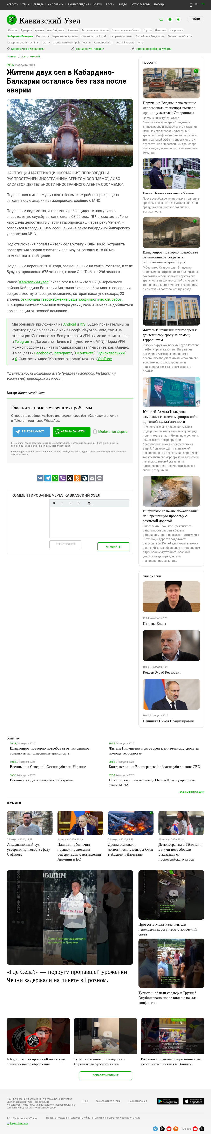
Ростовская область (180, 36)
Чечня (87, 42)
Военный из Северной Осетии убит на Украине (48, 766)
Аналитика (56, 4)
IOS (83, 324)
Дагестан (160, 30)
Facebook (42, 353)
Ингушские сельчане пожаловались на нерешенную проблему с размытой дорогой (171, 515)
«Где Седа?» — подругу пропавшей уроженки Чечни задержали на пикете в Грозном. (67, 975)
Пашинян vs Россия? (89, 48)
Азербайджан (55, 30)
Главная (11, 56)
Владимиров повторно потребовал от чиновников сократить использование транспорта (170, 257)
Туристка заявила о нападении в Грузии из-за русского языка (99, 1061)
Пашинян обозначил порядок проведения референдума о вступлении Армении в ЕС (79, 852)
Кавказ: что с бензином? (27, 48)
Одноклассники (111, 353)
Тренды (39, 4)
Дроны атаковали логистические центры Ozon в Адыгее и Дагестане (130, 849)
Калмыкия (42, 36)
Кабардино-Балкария (20, 36)
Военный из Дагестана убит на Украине (42, 779)
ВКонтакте (84, 353)
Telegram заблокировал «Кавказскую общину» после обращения (36, 1061)
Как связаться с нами (108, 1101)
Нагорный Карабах (121, 36)
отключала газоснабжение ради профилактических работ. (72, 299)
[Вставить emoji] (89, 503)
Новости (13, 4)
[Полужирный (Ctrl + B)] (54, 503)
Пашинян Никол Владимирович (168, 720)
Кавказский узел (33, 282)
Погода (159, 4)
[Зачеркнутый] (78, 503)
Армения (72, 30)
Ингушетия (176, 30)
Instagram (62, 353)
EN (203, 4)
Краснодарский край (93, 36)
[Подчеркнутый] (70, 503)
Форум (97, 4)
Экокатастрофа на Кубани (153, 48)
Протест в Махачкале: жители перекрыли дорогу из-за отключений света (167, 929)
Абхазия (12, 30)
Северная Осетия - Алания (23, 42)
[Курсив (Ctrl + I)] (62, 503)
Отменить (113, 546)
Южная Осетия (103, 42)
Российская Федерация (149, 36)
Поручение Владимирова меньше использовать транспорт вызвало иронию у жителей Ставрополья (169, 107)
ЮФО (140, 42)
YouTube (104, 359)
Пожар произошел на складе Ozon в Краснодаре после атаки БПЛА (152, 782)
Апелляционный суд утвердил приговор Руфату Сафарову (28, 849)
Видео (122, 4)
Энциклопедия (78, 4)
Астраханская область (95, 30)
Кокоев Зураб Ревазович (162, 672)
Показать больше (106, 1075)
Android (69, 324)
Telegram (22, 341)
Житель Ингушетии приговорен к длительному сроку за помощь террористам (170, 334)
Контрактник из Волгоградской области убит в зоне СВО (154, 766)
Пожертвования (137, 1101)
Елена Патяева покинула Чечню (168, 192)
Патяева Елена (154, 623)
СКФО (46, 42)
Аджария (26, 30)
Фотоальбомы (140, 4)
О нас (85, 1101)
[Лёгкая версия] (191, 5)
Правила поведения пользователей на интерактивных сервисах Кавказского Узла (93, 1117)
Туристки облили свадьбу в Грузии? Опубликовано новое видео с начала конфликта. (167, 997)
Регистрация (65, 544)
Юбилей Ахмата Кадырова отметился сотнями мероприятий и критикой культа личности (170, 416)
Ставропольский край (66, 42)
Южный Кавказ (124, 42)
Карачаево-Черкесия (65, 36)
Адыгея (39, 30)
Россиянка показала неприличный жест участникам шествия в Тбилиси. (172, 1061)
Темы (26, 4)
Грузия (147, 30)
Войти (196, 19)
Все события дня (191, 791)
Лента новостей (30, 56)
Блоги (110, 4)
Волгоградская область (126, 30)
